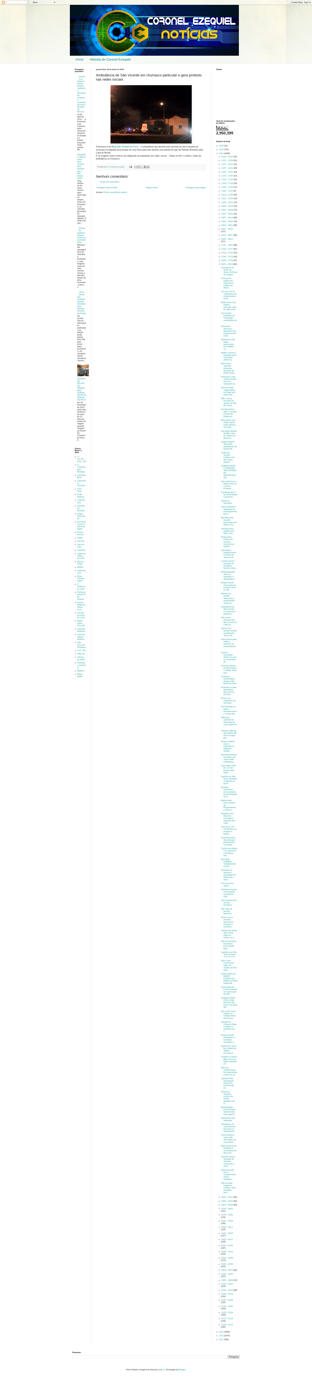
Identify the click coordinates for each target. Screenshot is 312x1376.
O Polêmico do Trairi (81, 586)
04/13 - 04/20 (227, 1245)
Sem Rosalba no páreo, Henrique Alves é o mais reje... (229, 710)
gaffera (162, 1370)
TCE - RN (81, 650)
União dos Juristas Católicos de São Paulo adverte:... (227, 457)
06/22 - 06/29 (227, 264)
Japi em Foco (80, 545)
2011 (221, 1339)
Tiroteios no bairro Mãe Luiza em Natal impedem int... (229, 1060)
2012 (221, 1335)
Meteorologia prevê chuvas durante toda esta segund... (228, 1110)
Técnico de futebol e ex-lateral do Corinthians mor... (229, 852)
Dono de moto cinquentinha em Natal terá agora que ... (228, 391)
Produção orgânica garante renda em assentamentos (81, 235)
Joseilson (81, 550)
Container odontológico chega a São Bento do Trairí (228, 680)
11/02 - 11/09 (227, 187)
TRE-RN (81, 654)
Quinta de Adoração (226, 502)
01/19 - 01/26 (227, 1312)
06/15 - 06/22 (227, 1197)
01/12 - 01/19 (227, 1318)
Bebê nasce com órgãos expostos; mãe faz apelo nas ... (229, 306)
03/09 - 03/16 (227, 1274)
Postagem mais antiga (196, 187)
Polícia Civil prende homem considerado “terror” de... (229, 632)
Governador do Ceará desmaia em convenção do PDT (229, 990)
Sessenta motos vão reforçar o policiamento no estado (228, 841)
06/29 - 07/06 (227, 260)
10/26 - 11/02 (227, 191)
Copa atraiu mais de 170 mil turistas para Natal (228, 769)
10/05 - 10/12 (227, 202)
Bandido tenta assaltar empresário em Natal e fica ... (229, 521)
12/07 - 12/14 (227, 168)
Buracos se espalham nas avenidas (228, 700)
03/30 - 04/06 (227, 1258)
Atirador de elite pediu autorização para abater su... (228, 344)
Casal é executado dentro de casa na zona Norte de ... (229, 657)
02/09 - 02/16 (227, 1294)
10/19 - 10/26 (227, 195)
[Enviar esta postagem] (130, 167)
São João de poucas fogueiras (226, 911)
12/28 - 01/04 (227, 157)
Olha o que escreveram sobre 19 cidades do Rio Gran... (229, 965)
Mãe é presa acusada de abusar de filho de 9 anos (229, 402)
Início (79, 59)
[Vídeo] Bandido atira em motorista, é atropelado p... (228, 575)
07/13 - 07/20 (227, 253)
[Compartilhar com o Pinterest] (148, 167)
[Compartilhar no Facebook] (145, 167)
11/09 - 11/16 (227, 183)
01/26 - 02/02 (227, 1306)
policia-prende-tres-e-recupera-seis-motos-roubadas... (228, 1175)
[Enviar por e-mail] (135, 167)
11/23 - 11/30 (227, 176)
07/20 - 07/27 (227, 249)
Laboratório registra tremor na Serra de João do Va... (228, 553)
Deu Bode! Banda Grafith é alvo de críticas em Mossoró (229, 434)
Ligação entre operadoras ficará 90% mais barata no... (227, 1083)
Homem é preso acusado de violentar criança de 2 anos (228, 1161)
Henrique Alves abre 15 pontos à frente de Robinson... (229, 412)
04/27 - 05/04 (227, 1233)
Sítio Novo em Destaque (81, 644)
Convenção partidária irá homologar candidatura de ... (229, 318)
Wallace (80, 671)
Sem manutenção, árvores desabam (229, 902)
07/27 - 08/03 (227, 245)
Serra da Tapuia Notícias (81, 636)
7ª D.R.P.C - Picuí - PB (81, 459)
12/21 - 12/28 (227, 160)
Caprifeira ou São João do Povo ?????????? (229, 954)
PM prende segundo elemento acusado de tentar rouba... (228, 368)
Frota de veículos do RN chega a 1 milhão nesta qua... (229, 669)
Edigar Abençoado (81, 516)
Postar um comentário (109, 182)
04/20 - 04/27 (227, 1239)
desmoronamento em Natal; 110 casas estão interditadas (229, 758)
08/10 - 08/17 (227, 235)
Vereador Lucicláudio (81, 665)
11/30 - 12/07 (227, 172)
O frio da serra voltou (227, 884)
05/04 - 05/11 (227, 1227)
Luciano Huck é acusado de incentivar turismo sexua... (229, 564)
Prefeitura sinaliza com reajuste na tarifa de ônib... (229, 893)
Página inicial (152, 187)
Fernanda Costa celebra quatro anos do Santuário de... (228, 380)
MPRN (80, 567)
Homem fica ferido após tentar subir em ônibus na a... (229, 934)
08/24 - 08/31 (227, 225)
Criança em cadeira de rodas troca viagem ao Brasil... (227, 283)
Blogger (182, 1370)
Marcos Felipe (80, 562)
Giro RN (80, 541)
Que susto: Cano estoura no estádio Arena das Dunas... (228, 1014)
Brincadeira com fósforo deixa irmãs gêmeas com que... (228, 423)
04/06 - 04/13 (227, 1252)
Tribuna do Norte (81, 658)
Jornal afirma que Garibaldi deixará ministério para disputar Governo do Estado (81, 302)
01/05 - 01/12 (227, 1325)
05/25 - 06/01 (227, 1209)
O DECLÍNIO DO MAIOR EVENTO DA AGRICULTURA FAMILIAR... (229, 978)
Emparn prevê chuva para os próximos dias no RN (228, 586)
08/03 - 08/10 (227, 239)
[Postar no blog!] (139, 167)
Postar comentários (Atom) (115, 192)
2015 (221, 149)
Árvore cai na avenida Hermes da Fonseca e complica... (227, 922)
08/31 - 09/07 (227, 221)
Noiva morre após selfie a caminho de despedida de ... (229, 644)
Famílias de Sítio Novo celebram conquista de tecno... (229, 780)
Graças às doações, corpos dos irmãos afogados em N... (228, 1098)
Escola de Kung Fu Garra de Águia (81, 525)
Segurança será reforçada (228, 1119)
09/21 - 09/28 (227, 210)
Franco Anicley (80, 533)
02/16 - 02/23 (227, 1290)
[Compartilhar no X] (142, 167)
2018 (221, 146)
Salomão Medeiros (81, 630)
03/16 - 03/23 (227, 1270)
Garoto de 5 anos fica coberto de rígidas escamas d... (228, 1049)
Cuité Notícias (80, 495)
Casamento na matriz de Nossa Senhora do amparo (229, 271)
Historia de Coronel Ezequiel (110, 59)
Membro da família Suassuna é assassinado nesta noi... (228, 598)
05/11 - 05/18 (227, 1221)
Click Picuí (79, 490)
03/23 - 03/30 (227, 1264)
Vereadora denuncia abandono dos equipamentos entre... (228, 331)
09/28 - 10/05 (227, 206)
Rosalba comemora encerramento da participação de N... (229, 792)
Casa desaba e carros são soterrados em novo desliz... (228, 1138)
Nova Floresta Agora (80, 578)
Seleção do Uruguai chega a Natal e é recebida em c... (229, 1027)
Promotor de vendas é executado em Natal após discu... (228, 875)
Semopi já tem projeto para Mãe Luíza (227, 531)
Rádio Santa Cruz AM (81, 623)
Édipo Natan (80, 675)
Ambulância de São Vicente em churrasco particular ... (228, 610)
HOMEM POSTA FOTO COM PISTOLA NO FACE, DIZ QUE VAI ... (229, 1003)
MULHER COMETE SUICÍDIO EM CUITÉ (228, 863)
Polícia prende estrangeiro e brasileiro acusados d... (228, 1038)
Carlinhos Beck (81, 476)
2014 (221, 153)
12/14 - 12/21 (227, 164)
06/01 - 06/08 (227, 1205)
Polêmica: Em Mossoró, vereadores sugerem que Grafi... (228, 818)
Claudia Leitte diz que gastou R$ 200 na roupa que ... (228, 734)
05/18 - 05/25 (227, 1215)
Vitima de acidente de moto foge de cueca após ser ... (229, 722)
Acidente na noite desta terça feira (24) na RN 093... (228, 691)
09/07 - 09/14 (227, 217)
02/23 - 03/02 (227, 1284)
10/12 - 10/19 (227, 198)
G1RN (80, 538)
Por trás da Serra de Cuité (81, 615)
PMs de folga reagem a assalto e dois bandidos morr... (228, 1188)
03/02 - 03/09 (227, 1280)
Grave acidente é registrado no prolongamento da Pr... (229, 510)
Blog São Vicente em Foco (125, 146)
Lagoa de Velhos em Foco (81, 555)
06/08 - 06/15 (227, 1201)
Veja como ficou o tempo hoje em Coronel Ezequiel (229, 485)
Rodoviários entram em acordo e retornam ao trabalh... (227, 542)
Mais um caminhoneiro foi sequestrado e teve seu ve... (229, 1071)
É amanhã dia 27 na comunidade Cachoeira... (229, 494)
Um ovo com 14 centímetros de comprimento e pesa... (229, 295)
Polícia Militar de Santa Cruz (81, 606)
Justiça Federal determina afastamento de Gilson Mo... (229, 445)
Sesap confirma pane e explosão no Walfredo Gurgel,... (228, 746)
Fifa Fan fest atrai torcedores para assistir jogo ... (228, 944)
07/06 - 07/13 (227, 257)
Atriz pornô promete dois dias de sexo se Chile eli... (229, 621)
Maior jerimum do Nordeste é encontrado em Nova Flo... (229, 1149)
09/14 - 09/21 (227, 214)
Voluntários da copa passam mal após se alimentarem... (228, 1127)
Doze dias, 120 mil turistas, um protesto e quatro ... (229, 830)
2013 (221, 1332)
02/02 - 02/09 (227, 1300)
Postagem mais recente (107, 187)
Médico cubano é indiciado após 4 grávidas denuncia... (228, 356)
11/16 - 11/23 (227, 179)
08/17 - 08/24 (227, 229)
